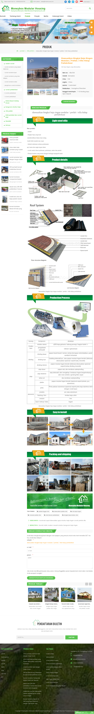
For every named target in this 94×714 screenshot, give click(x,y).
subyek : (30, 540)
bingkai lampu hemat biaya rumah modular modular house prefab (35, 604)
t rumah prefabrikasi (10, 97)
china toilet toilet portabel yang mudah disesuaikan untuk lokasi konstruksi (16, 149)
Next (90, 584)
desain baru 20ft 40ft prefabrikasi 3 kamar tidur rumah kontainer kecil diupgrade (15, 188)
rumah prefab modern (52, 660)
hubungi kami (58, 16)
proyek (37, 16)
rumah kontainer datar (11, 82)
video (69, 16)
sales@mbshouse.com (47, 1)
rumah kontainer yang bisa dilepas (11, 77)
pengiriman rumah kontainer (12, 85)
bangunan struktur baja (13, 107)
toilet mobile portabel (52, 672)
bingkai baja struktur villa (71, 515)
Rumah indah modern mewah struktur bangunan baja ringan (58, 525)
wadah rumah (10, 64)
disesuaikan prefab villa (60, 511)
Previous (86, 584)
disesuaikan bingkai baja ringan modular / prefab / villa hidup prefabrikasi (50, 543)
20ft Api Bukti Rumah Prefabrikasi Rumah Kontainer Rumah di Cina (15, 168)
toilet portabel (50, 657)
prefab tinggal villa (44, 511)
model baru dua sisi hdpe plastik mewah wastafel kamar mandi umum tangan (16, 198)
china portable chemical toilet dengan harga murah (15, 139)
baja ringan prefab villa (52, 679)
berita (46, 16)
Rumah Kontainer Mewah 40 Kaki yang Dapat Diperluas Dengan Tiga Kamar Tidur (15, 208)
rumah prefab (50, 654)
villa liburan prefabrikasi (52, 515)
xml (2, 677)
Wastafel (8, 121)
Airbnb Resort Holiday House (12, 102)
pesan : (30, 555)
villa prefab (30, 51)
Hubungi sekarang (69, 102)
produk (27, 16)
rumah (3, 16)
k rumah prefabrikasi (10, 93)
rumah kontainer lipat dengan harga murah (15, 158)
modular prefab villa (35, 515)
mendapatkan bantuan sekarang (41, 578)
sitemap (3, 674)
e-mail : (30, 547)
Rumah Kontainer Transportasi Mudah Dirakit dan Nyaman (15, 178)
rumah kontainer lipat (11, 73)
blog (2, 670)
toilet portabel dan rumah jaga (14, 116)
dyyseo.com (75, 711)
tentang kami (15, 16)
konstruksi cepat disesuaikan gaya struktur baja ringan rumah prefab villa (62, 520)
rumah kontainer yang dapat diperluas (12, 68)
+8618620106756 (20, 1)
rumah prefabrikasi (12, 90)
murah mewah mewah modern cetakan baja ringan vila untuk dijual (85, 604)
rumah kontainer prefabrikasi (54, 664)
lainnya (8, 125)
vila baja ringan (76, 511)
